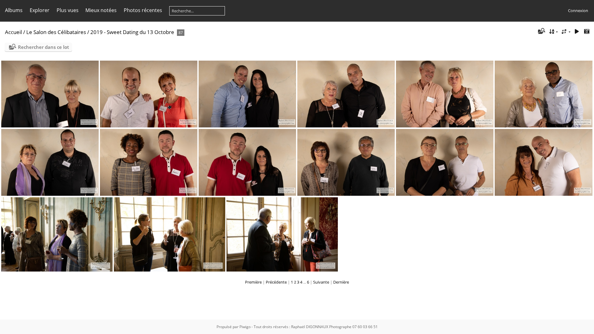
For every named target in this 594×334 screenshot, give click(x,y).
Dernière (341, 282)
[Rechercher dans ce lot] (541, 31)
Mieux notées (101, 10)
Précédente (276, 282)
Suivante (321, 282)
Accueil (13, 32)
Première (253, 282)
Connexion (578, 10)
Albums (14, 10)
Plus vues (68, 10)
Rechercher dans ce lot (43, 47)
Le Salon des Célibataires (56, 32)
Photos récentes (143, 10)
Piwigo (245, 326)
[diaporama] (576, 32)
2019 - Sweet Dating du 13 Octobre (132, 32)
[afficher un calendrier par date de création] (586, 32)
